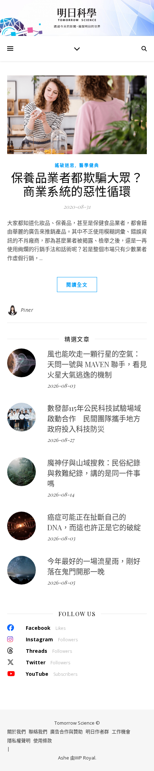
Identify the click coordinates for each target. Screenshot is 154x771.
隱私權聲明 (18, 740)
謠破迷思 (65, 165)
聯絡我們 (38, 731)
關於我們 (16, 731)
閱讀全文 (77, 284)
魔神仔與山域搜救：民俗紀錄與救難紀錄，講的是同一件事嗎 (93, 473)
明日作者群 (97, 731)
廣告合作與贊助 (66, 731)
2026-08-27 (60, 439)
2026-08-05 (61, 582)
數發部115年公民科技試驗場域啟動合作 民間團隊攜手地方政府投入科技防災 (94, 418)
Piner (27, 309)
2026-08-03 (61, 385)
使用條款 (42, 740)
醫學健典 (89, 165)
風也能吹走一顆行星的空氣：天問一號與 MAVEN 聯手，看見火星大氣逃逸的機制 (97, 364)
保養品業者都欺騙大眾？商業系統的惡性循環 (77, 184)
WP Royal (85, 757)
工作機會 (121, 731)
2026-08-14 (60, 494)
